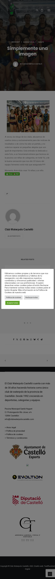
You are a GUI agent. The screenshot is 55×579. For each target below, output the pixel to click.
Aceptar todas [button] (12, 303)
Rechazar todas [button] (31, 297)
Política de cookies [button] (13, 297)
